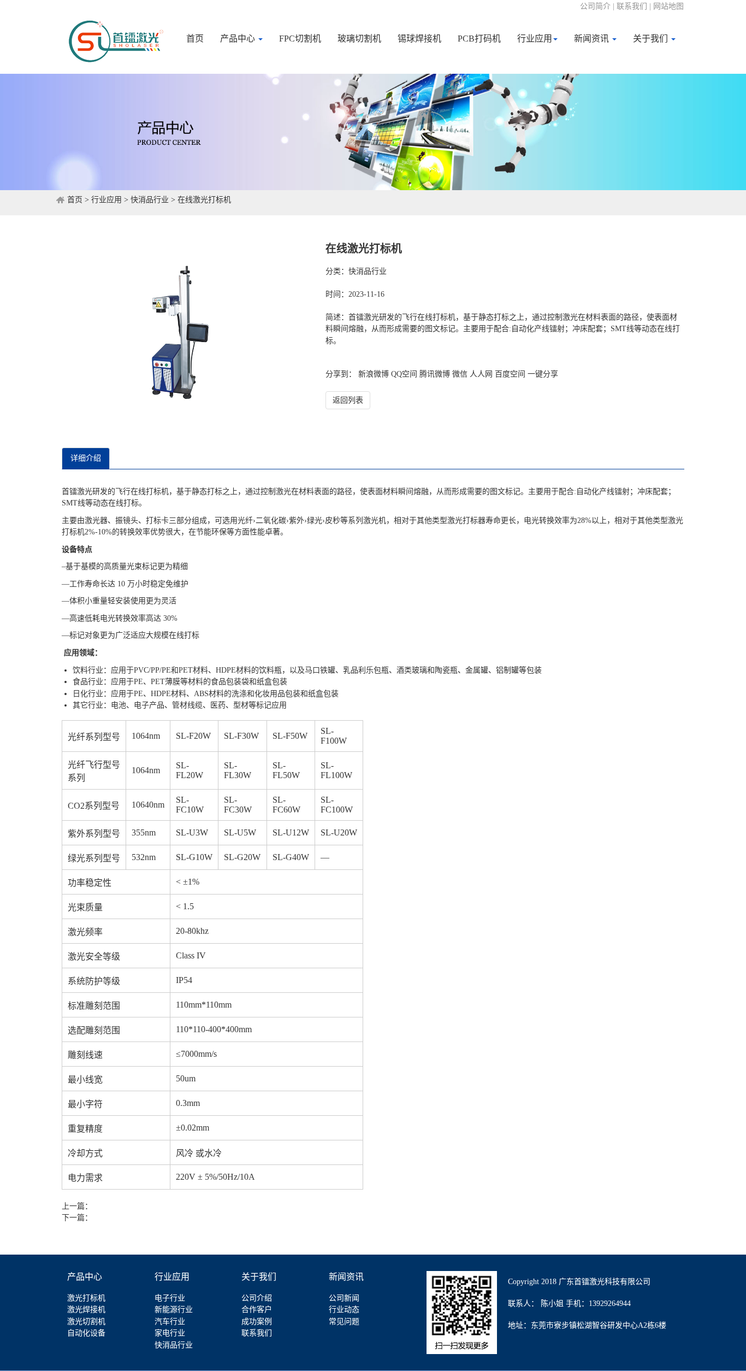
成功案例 (256, 1321)
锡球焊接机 (419, 38)
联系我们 (256, 1333)
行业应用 (534, 38)
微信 (459, 374)
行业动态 (344, 1309)
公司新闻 (344, 1298)
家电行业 (170, 1333)
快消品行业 (150, 200)
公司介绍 (256, 1298)
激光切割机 (86, 1321)
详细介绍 (85, 458)
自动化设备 (86, 1333)
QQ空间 (404, 374)
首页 (195, 38)
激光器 (96, 520)
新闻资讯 (592, 38)
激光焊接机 (86, 1309)
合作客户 (256, 1309)
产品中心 (238, 38)
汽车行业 (170, 1321)
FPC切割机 (300, 38)
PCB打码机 (479, 38)
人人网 (481, 374)
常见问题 (344, 1321)
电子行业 (170, 1298)
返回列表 (348, 400)
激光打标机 (86, 1298)
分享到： (340, 374)
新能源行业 (174, 1309)
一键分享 (543, 374)
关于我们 (651, 38)
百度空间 (510, 374)
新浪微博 (373, 374)
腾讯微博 (434, 374)
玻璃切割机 (359, 38)
